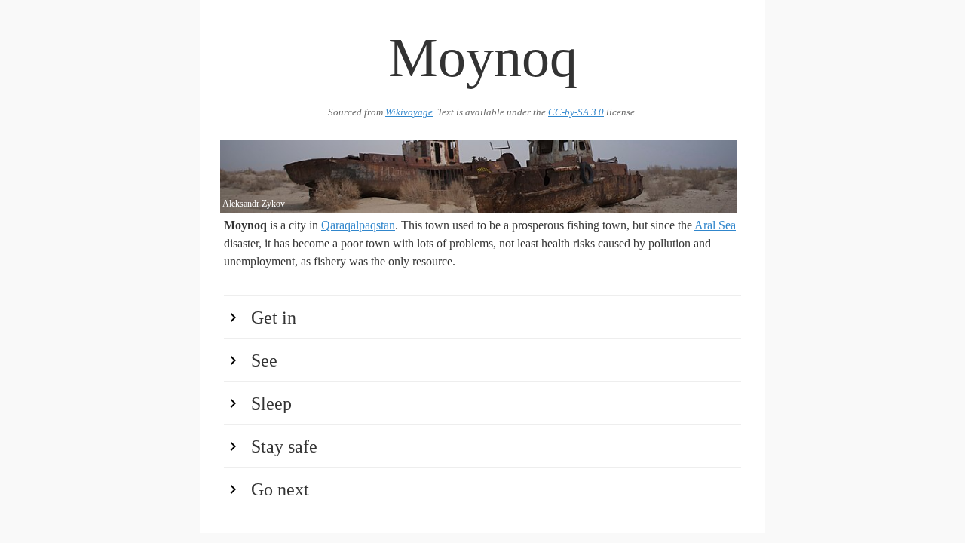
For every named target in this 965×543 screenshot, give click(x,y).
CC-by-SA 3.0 (576, 112)
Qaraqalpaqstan (358, 225)
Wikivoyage (409, 112)
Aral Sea (715, 225)
